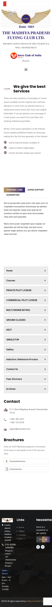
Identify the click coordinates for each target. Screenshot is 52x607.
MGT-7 (22, 539)
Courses (10, 280)
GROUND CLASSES (15, 320)
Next (42, 260)
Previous (9, 260)
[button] (26, 69)
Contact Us (12, 369)
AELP (9, 329)
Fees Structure (14, 379)
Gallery (10, 349)
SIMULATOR (12, 339)
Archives (11, 389)
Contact (22, 535)
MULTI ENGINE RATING (18, 310)
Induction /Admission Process (22, 359)
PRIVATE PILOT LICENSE (18, 290)
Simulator (26, 260)
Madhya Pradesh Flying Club (38, 601)
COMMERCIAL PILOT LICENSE (21, 300)
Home (9, 270)
